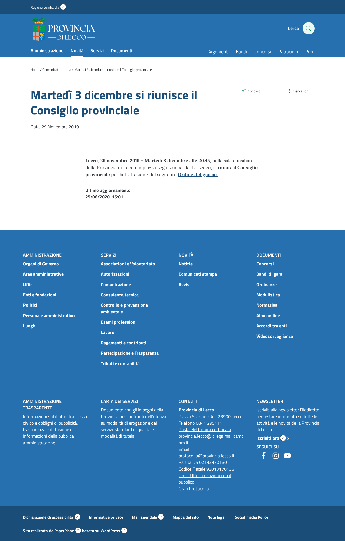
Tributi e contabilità (120, 363)
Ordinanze (266, 284)
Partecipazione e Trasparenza (130, 353)
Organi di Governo (41, 263)
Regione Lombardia (48, 7)
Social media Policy (251, 517)
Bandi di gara (269, 274)
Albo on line (268, 315)
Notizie (186, 263)
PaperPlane (67, 531)
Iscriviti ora (271, 438)
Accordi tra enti (271, 325)
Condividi (254, 91)
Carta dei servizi (119, 401)
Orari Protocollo (194, 488)
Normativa (266, 305)
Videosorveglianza (274, 336)
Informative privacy (106, 517)
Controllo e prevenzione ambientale (124, 308)
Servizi (97, 50)
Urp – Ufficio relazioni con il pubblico (205, 478)
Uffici (28, 284)
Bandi (241, 51)
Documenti (121, 50)
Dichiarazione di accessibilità (51, 517)
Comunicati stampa (198, 274)
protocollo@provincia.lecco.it (206, 455)
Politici (30, 305)
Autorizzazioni (115, 274)
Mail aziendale (148, 517)
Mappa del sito (186, 517)
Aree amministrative (43, 274)
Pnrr (309, 51)
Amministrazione (47, 50)
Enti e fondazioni (39, 294)
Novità (77, 50)
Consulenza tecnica (120, 294)
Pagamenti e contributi (123, 342)
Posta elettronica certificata (205, 429)
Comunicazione (116, 284)
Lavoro (107, 332)
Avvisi (185, 284)
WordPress (114, 531)
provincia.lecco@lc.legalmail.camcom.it (211, 439)
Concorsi (262, 51)
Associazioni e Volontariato (128, 263)
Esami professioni (119, 322)
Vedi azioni (301, 91)
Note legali (216, 517)
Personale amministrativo (49, 315)
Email (184, 449)
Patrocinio (288, 51)
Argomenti (218, 51)
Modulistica (268, 294)
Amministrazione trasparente (42, 404)
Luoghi (30, 325)
